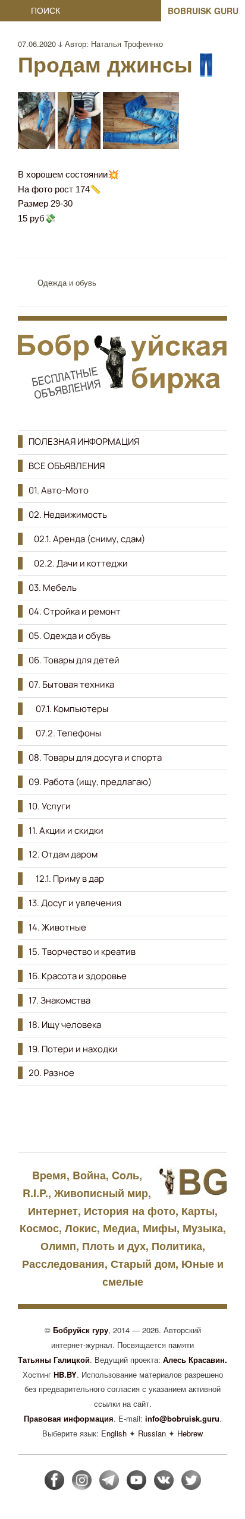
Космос (39, 1228)
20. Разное (51, 1073)
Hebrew (190, 1433)
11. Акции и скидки (66, 830)
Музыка (203, 1228)
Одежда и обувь (66, 282)
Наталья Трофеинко (127, 43)
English (114, 1433)
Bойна (89, 1175)
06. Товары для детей (74, 660)
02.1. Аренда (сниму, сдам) (87, 539)
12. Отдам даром (63, 854)
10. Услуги (50, 806)
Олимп (58, 1246)
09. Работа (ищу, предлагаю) (90, 782)
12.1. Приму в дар (66, 878)
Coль (125, 1175)
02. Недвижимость (68, 514)
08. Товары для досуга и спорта (95, 757)
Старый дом (143, 1263)
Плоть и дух (114, 1246)
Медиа (120, 1228)
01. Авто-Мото (59, 490)
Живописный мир (101, 1193)
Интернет (53, 1211)
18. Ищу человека (65, 1024)
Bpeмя (49, 1175)
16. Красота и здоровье (78, 976)
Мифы (160, 1228)
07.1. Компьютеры (68, 708)
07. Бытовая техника (71, 684)
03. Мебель (53, 587)
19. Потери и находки (73, 1049)
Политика (177, 1246)
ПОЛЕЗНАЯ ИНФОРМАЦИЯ (84, 441)
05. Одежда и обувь (70, 635)
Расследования (63, 1263)
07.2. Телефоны (65, 733)
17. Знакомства (59, 1000)
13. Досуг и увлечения (75, 903)
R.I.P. (35, 1193)
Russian (152, 1433)
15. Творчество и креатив (82, 951)
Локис (81, 1228)
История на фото (129, 1211)
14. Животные (57, 927)
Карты (198, 1211)
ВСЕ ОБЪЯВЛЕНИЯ (67, 466)
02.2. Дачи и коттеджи (78, 563)
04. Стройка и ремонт (75, 611)
